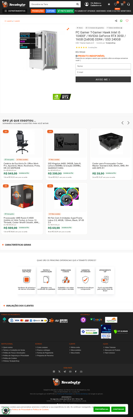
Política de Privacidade (64, 394)
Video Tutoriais (110, 347)
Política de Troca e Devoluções (14, 353)
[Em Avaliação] (106, 332)
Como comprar (42, 347)
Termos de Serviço (82, 394)
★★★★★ (86, 47)
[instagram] (53, 372)
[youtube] (70, 372)
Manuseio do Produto (112, 350)
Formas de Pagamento (45, 353)
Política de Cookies (10, 358)
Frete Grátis (66, 11)
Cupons (51, 11)
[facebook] (75, 372)
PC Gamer (79, 11)
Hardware (101, 11)
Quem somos (8, 347)
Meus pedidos (76, 350)
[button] (68, 29)
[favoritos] (109, 4)
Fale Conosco (110, 353)
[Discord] (81, 372)
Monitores (126, 11)
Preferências (101, 409)
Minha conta (75, 347)
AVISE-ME (102, 79)
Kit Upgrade (89, 11)
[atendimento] (128, 4)
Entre (96, 3)
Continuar (118, 409)
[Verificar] (120, 332)
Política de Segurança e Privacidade (16, 355)
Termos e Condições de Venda (14, 350)
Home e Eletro (113, 11)
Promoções (38, 11)
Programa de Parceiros (45, 355)
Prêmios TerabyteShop (11, 361)
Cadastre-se (96, 5)
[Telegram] (64, 372)
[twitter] (59, 372)
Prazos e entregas (43, 350)
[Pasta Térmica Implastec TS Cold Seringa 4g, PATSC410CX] (66, 143)
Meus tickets (75, 353)
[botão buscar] (77, 4)
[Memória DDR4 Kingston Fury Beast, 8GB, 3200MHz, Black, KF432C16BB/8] (66, 197)
